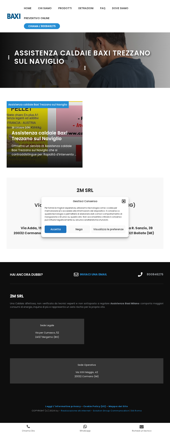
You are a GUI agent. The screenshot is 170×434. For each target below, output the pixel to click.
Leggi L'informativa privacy (63, 406)
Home (27, 8)
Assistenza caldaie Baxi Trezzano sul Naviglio (37, 104)
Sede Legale (47, 325)
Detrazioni (85, 8)
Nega (79, 229)
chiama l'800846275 (42, 26)
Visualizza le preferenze (108, 229)
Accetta (55, 229)
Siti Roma (136, 410)
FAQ (102, 8)
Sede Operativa (87, 365)
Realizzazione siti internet (75, 410)
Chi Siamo (45, 8)
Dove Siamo (120, 8)
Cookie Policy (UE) (94, 406)
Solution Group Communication (111, 410)
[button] (123, 201)
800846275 (155, 274)
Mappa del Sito (118, 406)
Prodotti (65, 8)
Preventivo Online (36, 18)
